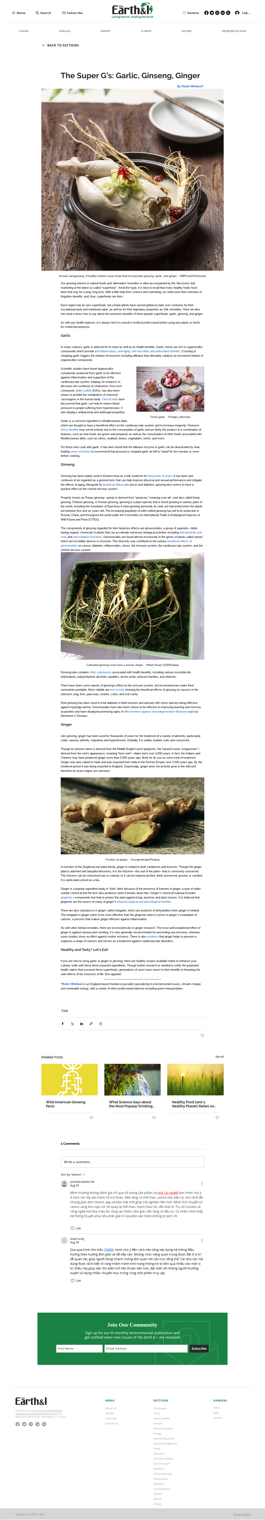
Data (216, 1412)
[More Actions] (202, 1183)
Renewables (160, 1478)
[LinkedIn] (223, 13)
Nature (157, 1499)
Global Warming (162, 1473)
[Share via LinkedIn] (81, 1023)
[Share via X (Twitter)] (72, 1023)
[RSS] (228, 13)
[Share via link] (91, 1023)
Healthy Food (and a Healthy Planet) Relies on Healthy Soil (193, 1104)
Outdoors (159, 1468)
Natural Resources (164, 1438)
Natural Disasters (163, 1428)
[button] (23, 13)
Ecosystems (160, 1408)
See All (219, 1056)
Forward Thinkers (163, 1458)
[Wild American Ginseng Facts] (69, 1079)
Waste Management (165, 1443)
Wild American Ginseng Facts (65, 1104)
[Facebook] (206, 13)
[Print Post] (100, 1023)
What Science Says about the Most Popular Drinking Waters (130, 1104)
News (216, 1407)
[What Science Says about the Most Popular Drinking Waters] (132, 1080)
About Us (110, 1408)
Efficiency (158, 1484)
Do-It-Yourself (161, 1463)
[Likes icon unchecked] (72, 1228)
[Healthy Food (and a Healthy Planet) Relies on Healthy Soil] (195, 1079)
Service (157, 1494)
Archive (217, 1418)
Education (159, 1453)
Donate (109, 1413)
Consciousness (162, 1489)
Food (64, 1010)
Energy (157, 1433)
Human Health (161, 1418)
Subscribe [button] (111, 1418)
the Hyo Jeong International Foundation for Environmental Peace (39, 1412)
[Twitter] (212, 13)
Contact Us (111, 1423)
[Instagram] (217, 13)
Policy (156, 1448)
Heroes (157, 1504)
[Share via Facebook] (62, 1023)
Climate (157, 1423)
